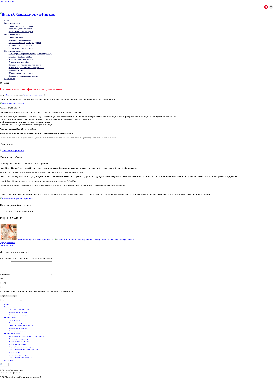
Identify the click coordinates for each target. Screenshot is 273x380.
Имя (2, 279)
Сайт (2, 287)
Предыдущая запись (7, 243)
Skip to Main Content (7, 1)
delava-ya (8, 95)
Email (2, 283)
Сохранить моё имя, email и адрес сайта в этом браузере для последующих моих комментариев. (38, 291)
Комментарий (5, 274)
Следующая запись (7, 245)
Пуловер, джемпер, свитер (33, 95)
